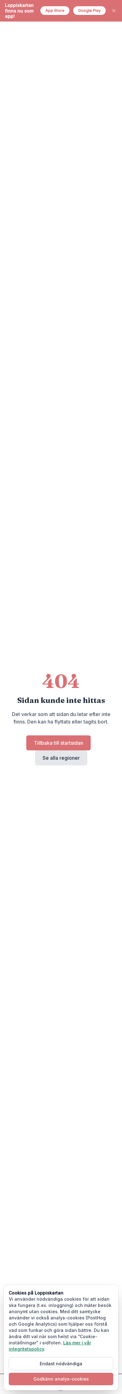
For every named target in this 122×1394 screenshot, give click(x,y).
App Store (54, 10)
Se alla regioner (61, 758)
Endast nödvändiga (61, 1363)
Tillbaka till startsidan (58, 743)
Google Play (89, 10)
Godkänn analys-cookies (61, 1379)
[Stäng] (113, 10)
